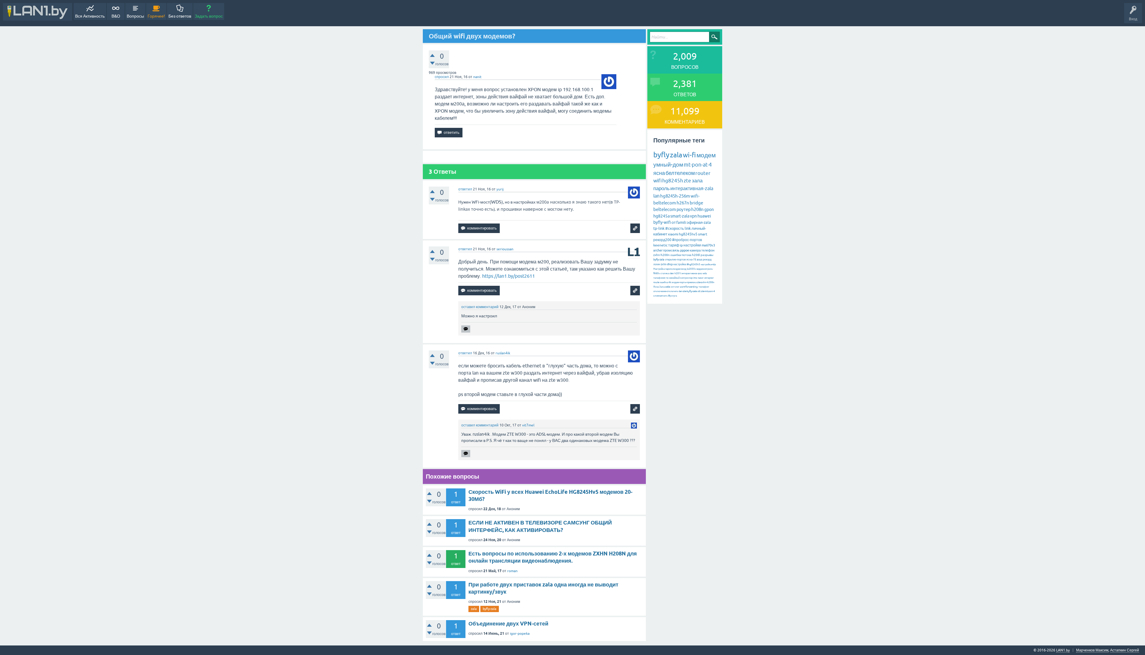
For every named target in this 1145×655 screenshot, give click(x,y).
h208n (697, 209)
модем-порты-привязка (684, 282)
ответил (465, 189)
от (673, 222)
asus (699, 259)
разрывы (707, 255)
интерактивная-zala (691, 188)
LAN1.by (1063, 650)
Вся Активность (90, 16)
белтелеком (680, 173)
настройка (679, 264)
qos (700, 273)
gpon (709, 209)
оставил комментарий (480, 307)
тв (667, 278)
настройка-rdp (708, 264)
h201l (677, 273)
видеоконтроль (705, 269)
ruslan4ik (503, 353)
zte (687, 181)
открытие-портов (675, 259)
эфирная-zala (699, 222)
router (703, 173)
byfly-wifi (662, 222)
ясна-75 (691, 259)
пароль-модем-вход (675, 269)
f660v (656, 273)
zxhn (663, 264)
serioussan (504, 249)
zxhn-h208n (661, 255)
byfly (661, 155)
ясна (659, 173)
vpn (693, 216)
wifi (657, 181)
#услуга (672, 295)
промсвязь (671, 250)
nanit (477, 77)
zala (474, 609)
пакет (701, 278)
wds (705, 273)
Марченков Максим (1092, 650)
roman (512, 571)
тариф (673, 245)
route (656, 282)
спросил (442, 77)
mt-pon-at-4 (698, 165)
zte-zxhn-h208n (705, 282)
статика (664, 273)
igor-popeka (520, 633)
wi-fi (689, 155)
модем (706, 155)
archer (658, 250)
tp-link (659, 228)
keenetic (660, 245)
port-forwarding (689, 286)
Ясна (656, 286)
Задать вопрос (209, 16)
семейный (674, 278)
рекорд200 (662, 240)
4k (670, 282)
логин (656, 264)
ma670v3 (708, 245)
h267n (683, 202)
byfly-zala (489, 609)
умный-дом (668, 164)
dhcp (670, 264)
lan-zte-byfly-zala (688, 291)
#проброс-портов (687, 240)
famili (681, 222)
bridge (696, 202)
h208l (696, 255)
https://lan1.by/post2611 (508, 276)
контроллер (686, 278)
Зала (662, 286)
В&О (116, 16)
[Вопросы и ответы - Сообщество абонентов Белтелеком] (37, 12)
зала (697, 181)
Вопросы (135, 16)
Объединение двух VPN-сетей (508, 623)
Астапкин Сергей (1124, 650)
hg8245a (661, 216)
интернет (709, 278)
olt (698, 291)
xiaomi (673, 234)
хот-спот (675, 286)
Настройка (659, 269)
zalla (667, 286)
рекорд (707, 259)
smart (702, 234)
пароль (661, 188)
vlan (671, 273)
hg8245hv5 (688, 234)
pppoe (684, 250)
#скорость (674, 228)
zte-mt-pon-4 (708, 291)
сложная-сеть (660, 295)
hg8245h (672, 181)
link (688, 228)
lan (656, 195)
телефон (707, 250)
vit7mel (528, 425)
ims (695, 278)
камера (695, 250)
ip (681, 245)
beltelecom (664, 209)
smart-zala (679, 216)
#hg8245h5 (693, 264)
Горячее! (156, 16)
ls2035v (691, 269)
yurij (500, 189)
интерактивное (689, 273)
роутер (684, 209)
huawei (704, 216)
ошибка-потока (680, 255)
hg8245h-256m (675, 195)
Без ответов (179, 16)
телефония (659, 278)
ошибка (664, 282)
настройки (692, 245)
